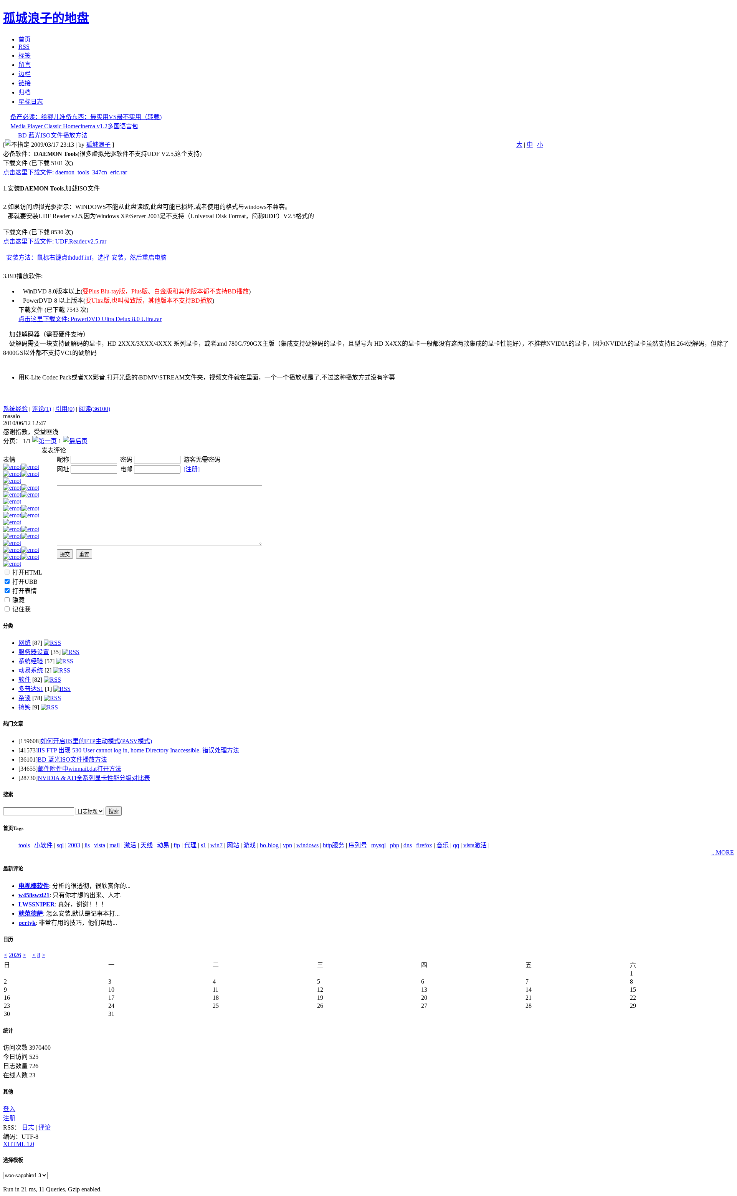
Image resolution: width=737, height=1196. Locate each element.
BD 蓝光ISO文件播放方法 (53, 135)
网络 (24, 642)
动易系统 (30, 670)
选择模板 (13, 1160)
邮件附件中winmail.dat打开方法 (79, 768)
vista (99, 845)
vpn (287, 845)
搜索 (8, 794)
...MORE (722, 852)
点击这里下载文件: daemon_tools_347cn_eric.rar (65, 172)
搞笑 (24, 707)
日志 (28, 1127)
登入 (9, 1109)
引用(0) (64, 409)
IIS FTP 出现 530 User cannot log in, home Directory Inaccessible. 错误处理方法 (138, 750)
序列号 (358, 845)
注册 (9, 1118)
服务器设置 (33, 652)
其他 (8, 1092)
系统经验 (15, 409)
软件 (24, 679)
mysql (378, 845)
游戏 (249, 845)
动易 (163, 845)
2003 (74, 845)
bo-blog (269, 845)
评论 (44, 1127)
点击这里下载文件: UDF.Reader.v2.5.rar (54, 241)
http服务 (333, 845)
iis (87, 845)
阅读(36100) (94, 409)
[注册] (191, 469)
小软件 (43, 845)
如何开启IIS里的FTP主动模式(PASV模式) (96, 741)
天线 (146, 845)
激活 (130, 845)
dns (407, 845)
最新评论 (13, 868)
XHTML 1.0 (18, 1144)
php (394, 845)
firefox (424, 845)
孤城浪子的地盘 (46, 18)
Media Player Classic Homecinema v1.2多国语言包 (74, 126)
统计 (8, 1031)
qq (456, 845)
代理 (190, 845)
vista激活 (475, 845)
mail (114, 845)
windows (307, 845)
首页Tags (13, 828)
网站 (233, 845)
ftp (177, 845)
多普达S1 (30, 689)
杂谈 (24, 698)
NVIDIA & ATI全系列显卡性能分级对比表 (94, 778)
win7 (216, 845)
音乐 (442, 845)
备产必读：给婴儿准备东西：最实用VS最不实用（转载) (86, 117)
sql (60, 845)
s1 (203, 845)
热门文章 (13, 724)
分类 (8, 626)
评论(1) (41, 409)
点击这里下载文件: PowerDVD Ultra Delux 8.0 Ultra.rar (90, 319)
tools (24, 845)
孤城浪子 (98, 144)
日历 (8, 939)
